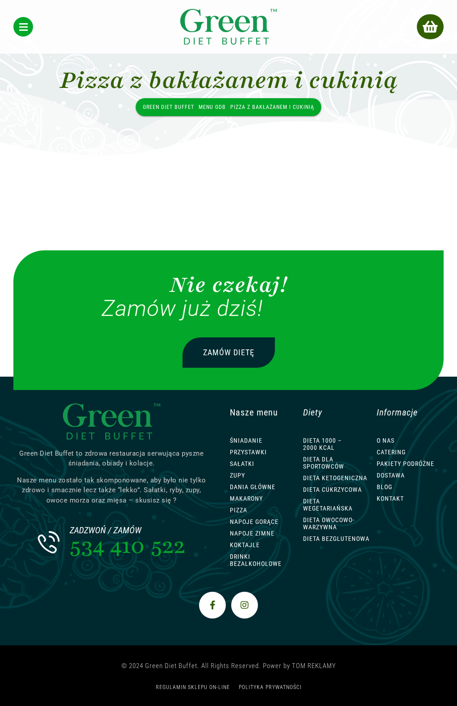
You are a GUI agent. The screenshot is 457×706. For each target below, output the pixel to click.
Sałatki (242, 463)
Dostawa (391, 475)
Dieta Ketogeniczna (335, 478)
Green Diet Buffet (168, 107)
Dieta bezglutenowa (336, 538)
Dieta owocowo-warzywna (328, 523)
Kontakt (390, 498)
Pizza (238, 510)
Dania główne (252, 486)
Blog (384, 486)
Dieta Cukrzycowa (332, 489)
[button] (430, 26)
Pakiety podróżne (405, 463)
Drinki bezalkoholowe (256, 560)
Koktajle (245, 544)
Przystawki (248, 452)
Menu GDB (212, 107)
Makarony (246, 498)
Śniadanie (246, 440)
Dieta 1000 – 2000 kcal (322, 444)
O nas (386, 440)
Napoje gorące (254, 521)
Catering (391, 452)
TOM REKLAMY (314, 666)
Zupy (237, 475)
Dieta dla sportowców (323, 463)
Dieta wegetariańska (328, 505)
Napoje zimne (252, 533)
